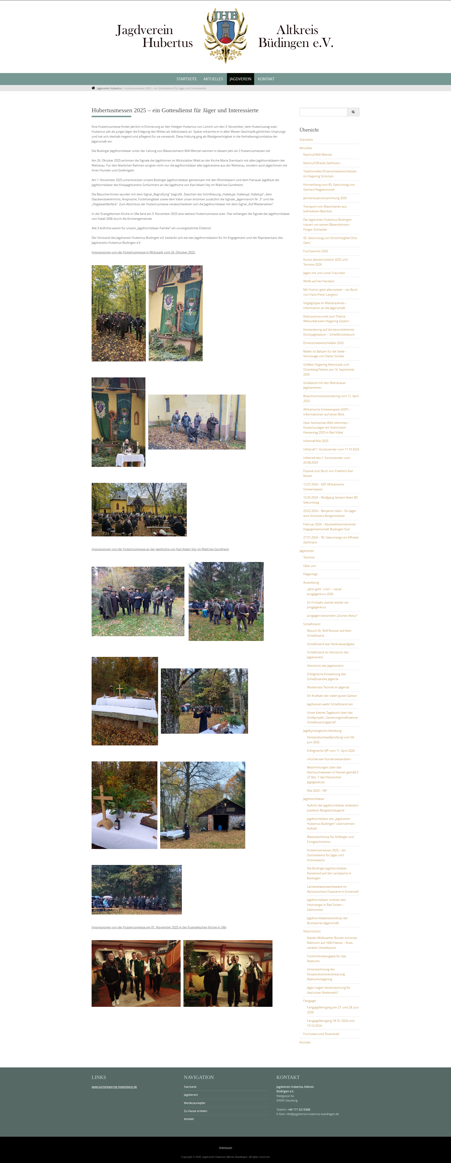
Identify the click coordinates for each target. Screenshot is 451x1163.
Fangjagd (309, 1001)
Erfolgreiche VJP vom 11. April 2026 (331, 750)
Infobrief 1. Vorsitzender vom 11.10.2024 (331, 449)
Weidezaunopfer (195, 1103)
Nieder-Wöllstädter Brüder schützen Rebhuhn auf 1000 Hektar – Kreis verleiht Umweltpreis (332, 943)
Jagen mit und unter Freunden (324, 273)
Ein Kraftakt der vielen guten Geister (332, 696)
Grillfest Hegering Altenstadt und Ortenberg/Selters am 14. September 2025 (328, 369)
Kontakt (266, 78)
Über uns (309, 566)
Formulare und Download (321, 1034)
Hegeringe (310, 574)
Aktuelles (213, 78)
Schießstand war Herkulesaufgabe (330, 644)
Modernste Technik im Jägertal (328, 687)
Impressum (225, 1147)
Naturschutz (312, 931)
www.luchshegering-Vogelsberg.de (114, 1087)
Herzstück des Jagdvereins (325, 665)
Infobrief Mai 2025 (315, 441)
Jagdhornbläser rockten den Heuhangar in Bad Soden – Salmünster (326, 905)
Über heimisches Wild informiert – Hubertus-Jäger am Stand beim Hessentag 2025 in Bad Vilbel (326, 428)
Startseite (187, 78)
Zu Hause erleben (195, 1111)
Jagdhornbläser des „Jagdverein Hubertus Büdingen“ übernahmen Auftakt (331, 824)
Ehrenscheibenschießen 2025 (323, 343)
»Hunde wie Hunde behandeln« (329, 759)
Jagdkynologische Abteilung (322, 731)
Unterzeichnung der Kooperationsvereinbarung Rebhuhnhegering (326, 974)
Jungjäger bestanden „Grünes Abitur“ (332, 615)
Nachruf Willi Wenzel (317, 154)
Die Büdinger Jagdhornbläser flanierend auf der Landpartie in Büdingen (329, 873)
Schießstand (311, 624)
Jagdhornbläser (313, 799)
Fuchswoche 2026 (315, 251)
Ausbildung (311, 582)
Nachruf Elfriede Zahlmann (321, 163)
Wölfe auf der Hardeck (318, 281)
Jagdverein (240, 78)
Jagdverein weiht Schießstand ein (330, 704)
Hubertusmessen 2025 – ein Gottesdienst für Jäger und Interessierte (326, 855)
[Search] (353, 112)
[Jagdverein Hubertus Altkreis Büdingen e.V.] (225, 36)
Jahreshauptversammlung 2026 (325, 198)
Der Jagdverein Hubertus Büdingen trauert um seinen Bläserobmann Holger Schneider (327, 224)
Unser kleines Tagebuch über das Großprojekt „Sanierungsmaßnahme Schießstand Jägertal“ (332, 717)
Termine (309, 557)
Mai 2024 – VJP (317, 790)
